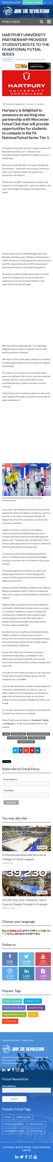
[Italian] (49, 930)
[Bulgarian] (6, 930)
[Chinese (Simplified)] (11, 930)
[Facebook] (13, 1070)
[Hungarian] (41, 930)
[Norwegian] (11, 933)
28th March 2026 (8, 908)
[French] (31, 930)
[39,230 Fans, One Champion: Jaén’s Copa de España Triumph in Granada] (26, 883)
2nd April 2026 (7, 863)
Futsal (33, 1014)
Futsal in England (36, 738)
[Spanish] (23, 933)
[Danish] (18, 930)
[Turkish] (31, 933)
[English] (23, 930)
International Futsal (14, 1014)
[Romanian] (18, 933)
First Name (9, 790)
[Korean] (6, 933)
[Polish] (13, 933)
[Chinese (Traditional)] (13, 930)
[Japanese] (3, 933)
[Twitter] (9, 1070)
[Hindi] (39, 930)
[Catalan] (8, 930)
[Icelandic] (44, 930)
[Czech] (16, 930)
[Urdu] (36, 933)
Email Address (10, 779)
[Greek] (36, 930)
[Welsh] (39, 933)
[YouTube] (22, 1070)
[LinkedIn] (4, 1070)
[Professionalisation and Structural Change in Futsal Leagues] (26, 838)
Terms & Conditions (11, 1040)
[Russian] (21, 933)
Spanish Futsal (32, 1001)
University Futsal (26, 742)
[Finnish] (29, 930)
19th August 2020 (21, 59)
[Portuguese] (16, 933)
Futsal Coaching (12, 1001)
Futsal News (10, 1021)
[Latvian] (8, 933)
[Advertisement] (26, 224)
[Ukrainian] (34, 933)
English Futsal (18, 734)
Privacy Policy (28, 1040)
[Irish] (46, 930)
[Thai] (29, 933)
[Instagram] (17, 1070)
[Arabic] (3, 930)
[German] (34, 930)
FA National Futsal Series (38, 734)
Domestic (7, 59)
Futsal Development (16, 738)
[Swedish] (26, 933)
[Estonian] (26, 930)
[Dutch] (21, 930)
